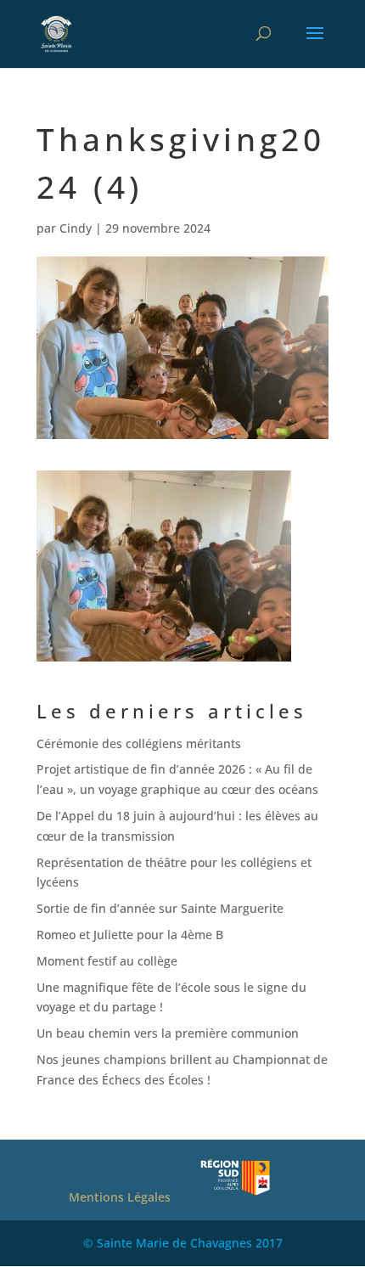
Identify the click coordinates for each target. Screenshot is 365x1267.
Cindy (75, 228)
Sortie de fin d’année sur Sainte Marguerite (160, 908)
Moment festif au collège (106, 961)
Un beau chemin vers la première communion (167, 1033)
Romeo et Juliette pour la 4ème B (129, 934)
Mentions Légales (120, 1197)
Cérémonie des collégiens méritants (138, 743)
